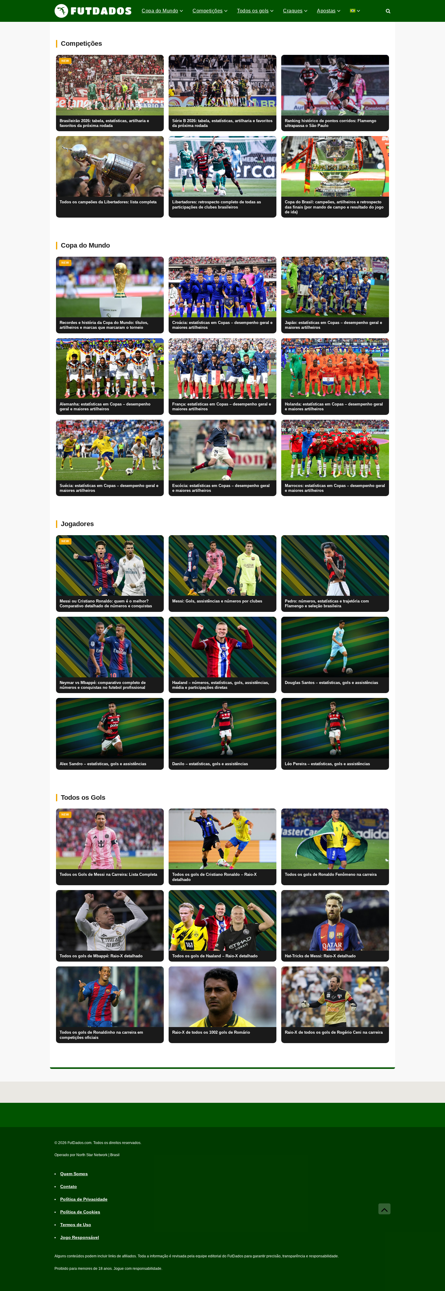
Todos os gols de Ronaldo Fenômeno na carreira (331, 874)
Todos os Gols (83, 797)
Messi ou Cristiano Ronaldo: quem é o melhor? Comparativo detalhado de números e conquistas (106, 603)
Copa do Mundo (160, 10)
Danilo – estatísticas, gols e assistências (210, 764)
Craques (293, 10)
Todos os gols (253, 10)
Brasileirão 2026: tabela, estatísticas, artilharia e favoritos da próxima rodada (104, 123)
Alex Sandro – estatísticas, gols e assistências (103, 764)
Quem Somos (74, 1174)
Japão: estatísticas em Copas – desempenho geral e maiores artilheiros (333, 325)
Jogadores (77, 524)
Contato (68, 1186)
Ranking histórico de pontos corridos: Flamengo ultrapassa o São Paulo (330, 123)
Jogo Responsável (79, 1237)
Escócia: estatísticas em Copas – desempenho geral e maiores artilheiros (221, 488)
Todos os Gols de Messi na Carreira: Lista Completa (108, 874)
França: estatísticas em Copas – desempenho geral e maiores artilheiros (221, 406)
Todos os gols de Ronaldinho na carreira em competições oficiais (101, 1034)
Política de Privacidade (83, 1199)
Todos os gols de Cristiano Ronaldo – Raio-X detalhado (214, 877)
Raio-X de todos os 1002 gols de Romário (211, 1032)
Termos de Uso (75, 1225)
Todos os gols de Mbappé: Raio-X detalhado (101, 956)
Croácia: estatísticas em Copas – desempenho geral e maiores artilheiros (222, 325)
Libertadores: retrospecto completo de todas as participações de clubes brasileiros (216, 204)
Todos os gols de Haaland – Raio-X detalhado (215, 956)
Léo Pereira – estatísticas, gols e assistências (327, 764)
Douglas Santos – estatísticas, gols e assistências (331, 683)
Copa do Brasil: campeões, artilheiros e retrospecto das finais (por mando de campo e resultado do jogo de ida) (334, 207)
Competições (208, 10)
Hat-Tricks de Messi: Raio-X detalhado (320, 956)
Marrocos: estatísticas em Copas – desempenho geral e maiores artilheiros (335, 488)
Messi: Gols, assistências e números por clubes (217, 601)
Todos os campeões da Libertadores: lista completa (108, 202)
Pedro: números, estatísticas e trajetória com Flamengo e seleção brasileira (327, 603)
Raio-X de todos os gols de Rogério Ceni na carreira (334, 1032)
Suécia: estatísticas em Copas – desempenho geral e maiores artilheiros (109, 488)
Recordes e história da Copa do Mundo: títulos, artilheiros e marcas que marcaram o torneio (104, 325)
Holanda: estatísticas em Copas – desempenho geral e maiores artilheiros (334, 406)
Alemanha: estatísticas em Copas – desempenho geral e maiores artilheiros (105, 406)
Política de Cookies (80, 1212)
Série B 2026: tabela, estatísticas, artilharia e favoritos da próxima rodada (222, 123)
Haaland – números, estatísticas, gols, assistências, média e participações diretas (220, 685)
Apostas (326, 10)
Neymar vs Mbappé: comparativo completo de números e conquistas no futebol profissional (103, 685)
